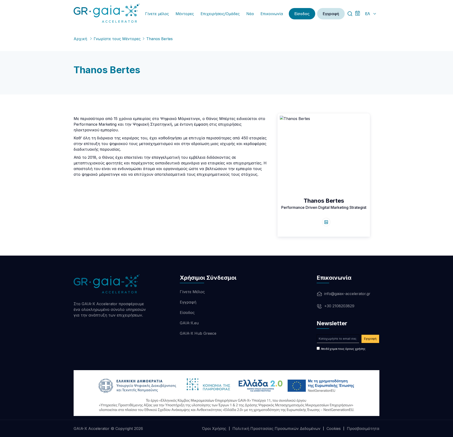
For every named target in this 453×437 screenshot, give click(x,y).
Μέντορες (185, 13)
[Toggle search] (350, 14)
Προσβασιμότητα (363, 428)
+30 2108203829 (339, 306)
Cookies (334, 428)
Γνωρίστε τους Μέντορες (117, 38)
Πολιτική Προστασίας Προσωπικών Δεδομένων (276, 428)
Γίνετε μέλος (157, 13)
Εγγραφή (331, 13)
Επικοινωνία (271, 13)
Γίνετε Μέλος (192, 291)
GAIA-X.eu (189, 323)
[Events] (358, 14)
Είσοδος (302, 13)
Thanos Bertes (324, 200)
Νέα (250, 13)
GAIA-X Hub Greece (198, 333)
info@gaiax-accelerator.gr (347, 293)
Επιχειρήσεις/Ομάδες (220, 13)
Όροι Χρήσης (214, 428)
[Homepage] (106, 13)
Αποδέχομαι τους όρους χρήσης (343, 349)
